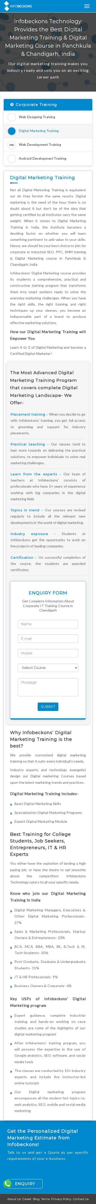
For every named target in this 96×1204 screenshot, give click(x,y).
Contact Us (81, 1199)
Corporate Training (36, 104)
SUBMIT (48, 707)
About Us (14, 1199)
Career (27, 1199)
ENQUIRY (25, 1183)
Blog (36, 1199)
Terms (45, 1199)
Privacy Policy (61, 1199)
